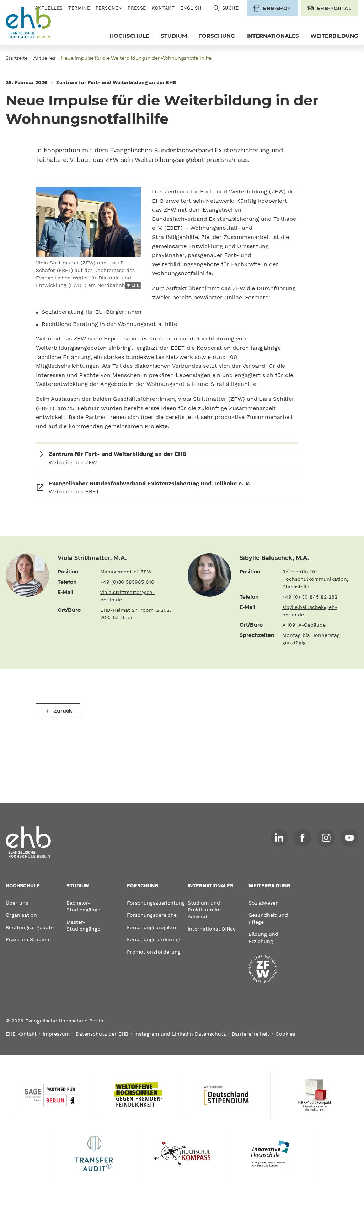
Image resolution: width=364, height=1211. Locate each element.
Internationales (272, 35)
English (191, 8)
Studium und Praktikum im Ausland (204, 910)
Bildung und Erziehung (263, 937)
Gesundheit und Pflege (268, 918)
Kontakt (163, 8)
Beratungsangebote (30, 927)
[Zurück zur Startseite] (28, 23)
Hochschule (129, 35)
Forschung (216, 35)
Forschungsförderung (151, 939)
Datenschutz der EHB (102, 1034)
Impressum (56, 1034)
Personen (109, 8)
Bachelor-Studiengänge (83, 906)
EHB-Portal (334, 8)
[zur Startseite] (28, 842)
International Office (212, 929)
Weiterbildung (334, 35)
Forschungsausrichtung (151, 903)
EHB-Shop (277, 8)
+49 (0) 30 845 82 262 (309, 597)
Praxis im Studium (28, 939)
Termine (79, 8)
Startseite (17, 58)
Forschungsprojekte (151, 927)
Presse (137, 8)
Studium (174, 35)
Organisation (21, 915)
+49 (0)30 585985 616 (127, 582)
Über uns (17, 903)
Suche (230, 8)
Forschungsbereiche (151, 915)
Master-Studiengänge (83, 925)
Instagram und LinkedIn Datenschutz (180, 1034)
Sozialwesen (263, 903)
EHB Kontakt (21, 1034)
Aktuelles (44, 58)
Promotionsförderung (151, 952)
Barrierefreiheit (250, 1034)
